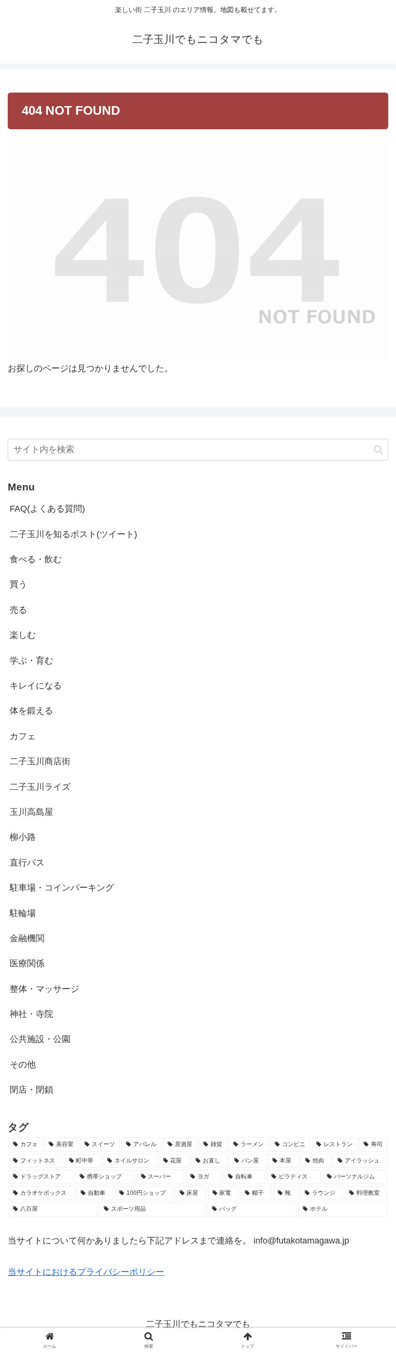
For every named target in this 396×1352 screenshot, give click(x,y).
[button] (378, 449)
